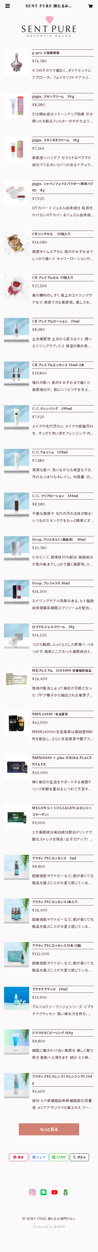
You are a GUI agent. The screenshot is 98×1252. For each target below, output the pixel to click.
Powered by (43, 1227)
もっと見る (49, 1129)
